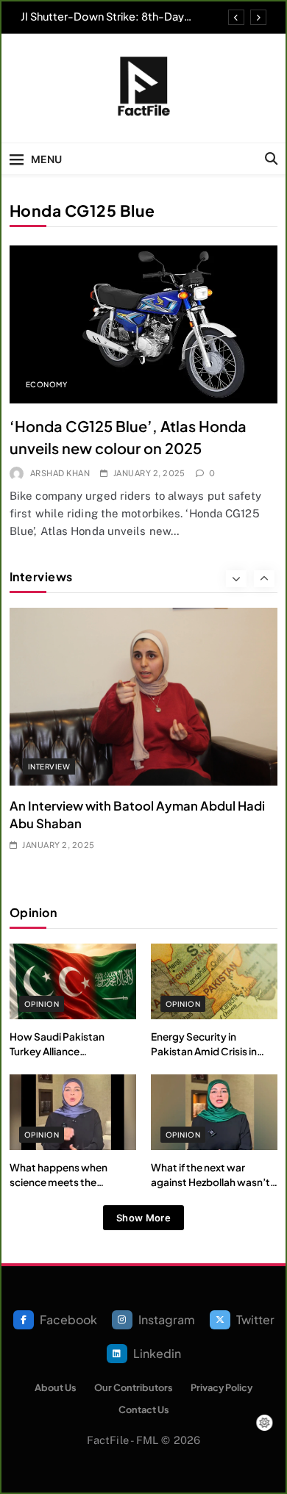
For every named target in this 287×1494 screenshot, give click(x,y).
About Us (56, 1387)
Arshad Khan (60, 473)
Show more (143, 1218)
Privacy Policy (221, 1387)
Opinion (41, 1003)
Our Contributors (133, 1387)
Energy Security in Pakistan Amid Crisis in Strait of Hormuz (204, 1051)
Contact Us (143, 1409)
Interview (49, 766)
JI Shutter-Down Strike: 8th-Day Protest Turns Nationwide (102, 16)
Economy (46, 384)
